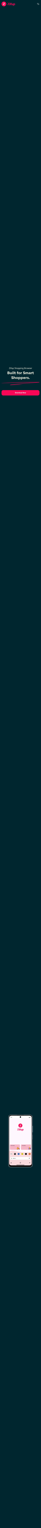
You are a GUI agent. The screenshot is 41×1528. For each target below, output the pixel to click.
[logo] (8, 4)
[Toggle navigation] (38, 4)
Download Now (20, 393)
